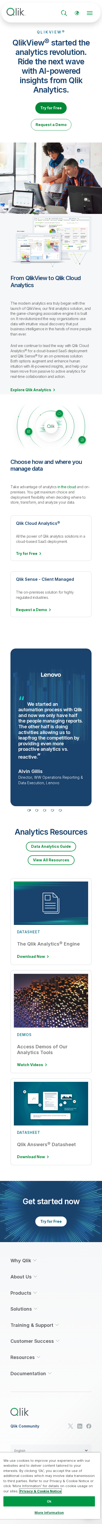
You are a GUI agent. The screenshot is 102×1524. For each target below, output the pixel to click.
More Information (49, 1512)
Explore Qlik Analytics (30, 390)
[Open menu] (89, 13)
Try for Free (51, 108)
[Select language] (77, 13)
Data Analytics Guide (51, 846)
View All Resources (51, 860)
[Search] (64, 13)
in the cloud (67, 487)
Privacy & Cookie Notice (40, 1491)
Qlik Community (24, 1426)
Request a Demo (51, 124)
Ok (49, 1501)
